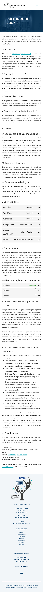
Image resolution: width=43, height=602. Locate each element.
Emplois (21, 539)
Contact (21, 545)
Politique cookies (32, 588)
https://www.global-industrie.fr (21, 54)
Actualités (21, 543)
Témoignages (21, 541)
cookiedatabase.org (8, 467)
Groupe (21, 533)
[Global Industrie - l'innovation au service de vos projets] (14, 5)
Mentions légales (21, 557)
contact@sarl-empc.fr (21, 517)
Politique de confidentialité (21, 559)
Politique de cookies (21, 561)
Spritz (30, 586)
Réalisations (21, 537)
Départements (22, 535)
